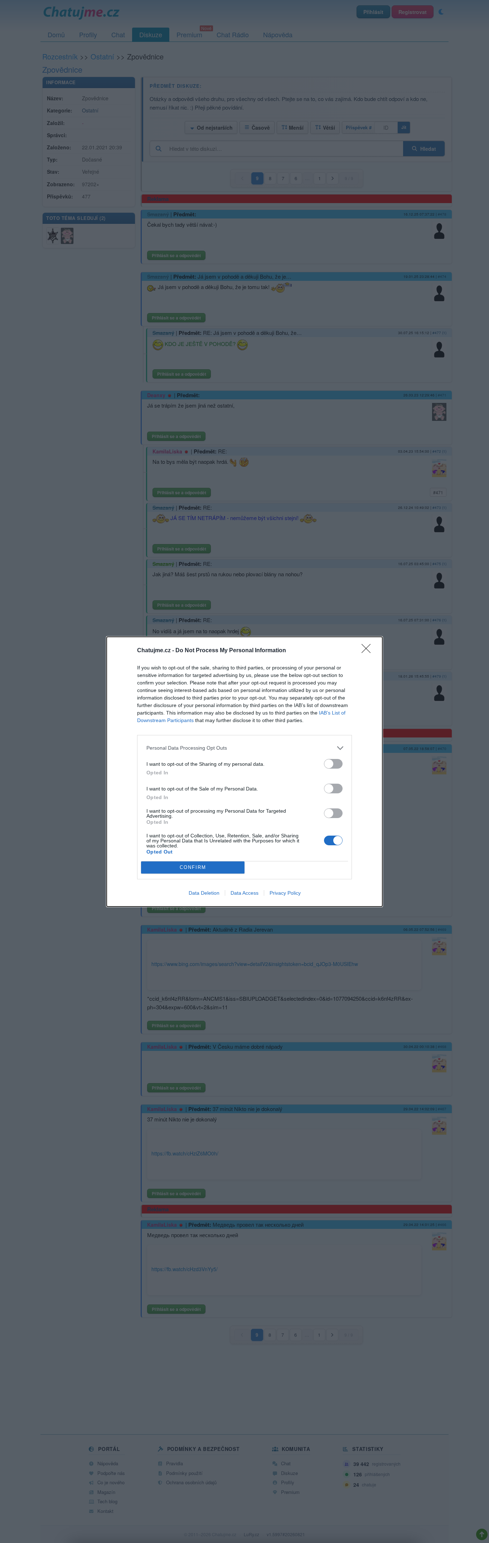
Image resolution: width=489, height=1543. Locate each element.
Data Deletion (204, 893)
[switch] (333, 764)
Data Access (244, 893)
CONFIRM (193, 867)
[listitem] (244, 748)
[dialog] (244, 772)
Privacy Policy (285, 893)
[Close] (368, 651)
